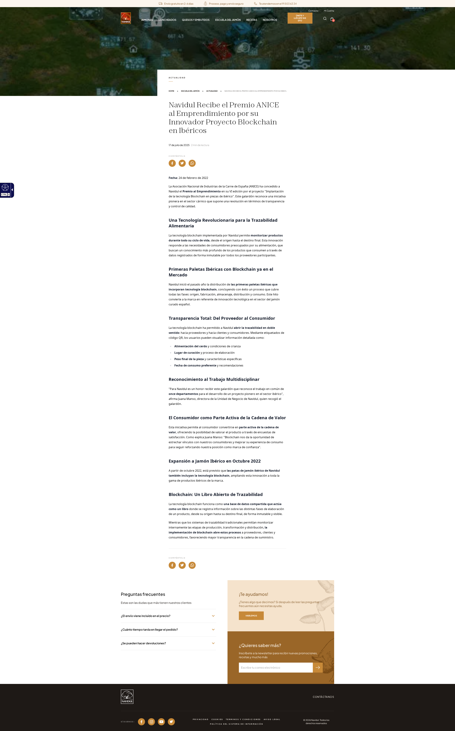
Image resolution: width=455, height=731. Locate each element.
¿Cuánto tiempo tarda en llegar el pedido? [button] (149, 629)
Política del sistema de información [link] (236, 724)
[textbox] (276, 668)
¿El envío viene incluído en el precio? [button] (145, 616)
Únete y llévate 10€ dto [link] (300, 18)
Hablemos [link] (251, 615)
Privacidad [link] (201, 719)
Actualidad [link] (212, 91)
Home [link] (171, 91)
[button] (325, 18)
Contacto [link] (313, 10)
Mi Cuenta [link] (329, 10)
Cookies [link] (217, 719)
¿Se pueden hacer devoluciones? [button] (143, 643)
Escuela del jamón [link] (190, 91)
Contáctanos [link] (323, 696)
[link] (4, 187)
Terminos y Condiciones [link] (243, 719)
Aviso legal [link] (272, 719)
